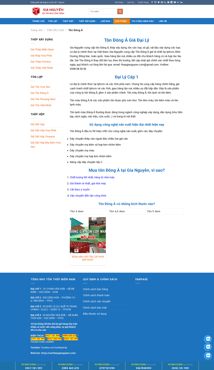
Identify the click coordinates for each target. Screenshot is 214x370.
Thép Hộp (67, 21)
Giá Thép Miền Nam (42, 49)
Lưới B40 (105, 21)
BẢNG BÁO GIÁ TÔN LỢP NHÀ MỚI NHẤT (88, 258)
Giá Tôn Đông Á (40, 92)
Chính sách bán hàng (95, 289)
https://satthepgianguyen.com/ (58, 353)
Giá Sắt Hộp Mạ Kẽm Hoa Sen (46, 144)
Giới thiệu (119, 2)
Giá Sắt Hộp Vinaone (43, 136)
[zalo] (207, 347)
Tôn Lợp (52, 21)
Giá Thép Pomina (41, 61)
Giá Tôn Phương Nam (43, 99)
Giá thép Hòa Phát (41, 55)
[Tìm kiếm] (120, 11)
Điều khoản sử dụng (94, 313)
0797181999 (107, 368)
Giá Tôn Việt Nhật (41, 105)
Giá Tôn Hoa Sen (40, 86)
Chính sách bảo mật (95, 307)
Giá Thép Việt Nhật (42, 67)
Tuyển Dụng (143, 2)
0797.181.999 (38, 338)
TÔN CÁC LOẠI (55, 30)
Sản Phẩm (120, 21)
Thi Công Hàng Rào (143, 21)
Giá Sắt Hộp (38, 124)
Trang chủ (36, 30)
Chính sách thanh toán (96, 295)
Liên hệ (130, 2)
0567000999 (143, 368)
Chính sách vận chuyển (96, 301)
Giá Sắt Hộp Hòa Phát (43, 130)
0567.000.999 (54, 338)
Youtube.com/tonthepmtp (54, 347)
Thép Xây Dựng (87, 21)
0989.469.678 (69, 335)
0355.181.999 (71, 338)
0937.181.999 (33, 368)
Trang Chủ (38, 21)
